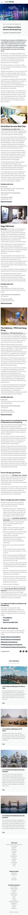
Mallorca (14, 908)
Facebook (14, 874)
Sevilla (14, 906)
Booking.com (16, 475)
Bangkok (14, 903)
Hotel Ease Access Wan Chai (11, 129)
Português (14, 862)
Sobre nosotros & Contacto (14, 844)
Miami (14, 891)
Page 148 (3, 229)
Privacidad (14, 846)
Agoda (24, 475)
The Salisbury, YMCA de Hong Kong (12, 333)
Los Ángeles (14, 886)
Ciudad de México (14, 901)
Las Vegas (14, 890)
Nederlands (14, 856)
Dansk (14, 861)
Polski (14, 854)
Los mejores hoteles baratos (14, 24)
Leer (3, 703)
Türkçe (14, 857)
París (14, 898)
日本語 (14, 864)
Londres (14, 900)
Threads (14, 878)
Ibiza (14, 896)
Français (14, 851)
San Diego (14, 895)
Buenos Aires (14, 888)
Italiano (14, 852)
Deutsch (14, 849)
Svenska (14, 859)
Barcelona (14, 893)
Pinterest (14, 879)
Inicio (4, 24)
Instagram (14, 873)
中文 (14, 866)
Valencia (14, 905)
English (14, 848)
